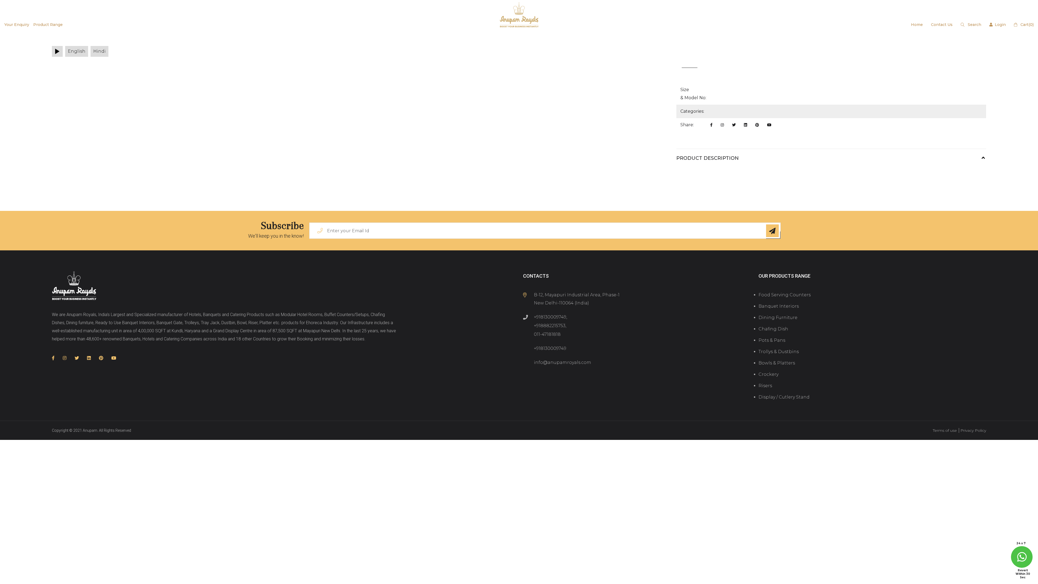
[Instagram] (722, 125)
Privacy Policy (973, 430)
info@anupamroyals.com (562, 362)
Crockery (768, 374)
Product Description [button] (707, 158)
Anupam (90, 430)
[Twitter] (734, 125)
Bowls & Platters (776, 363)
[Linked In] (745, 125)
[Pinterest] (757, 125)
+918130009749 (550, 317)
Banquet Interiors (778, 306)
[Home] (74, 286)
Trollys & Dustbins (778, 351)
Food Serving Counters (784, 294)
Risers (765, 385)
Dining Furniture (777, 317)
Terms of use (945, 430)
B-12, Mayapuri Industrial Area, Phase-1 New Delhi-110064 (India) (577, 299)
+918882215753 (549, 325)
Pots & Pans (771, 340)
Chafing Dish (773, 328)
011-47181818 (547, 334)
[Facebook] (711, 125)
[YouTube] (769, 125)
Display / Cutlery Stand (784, 397)
